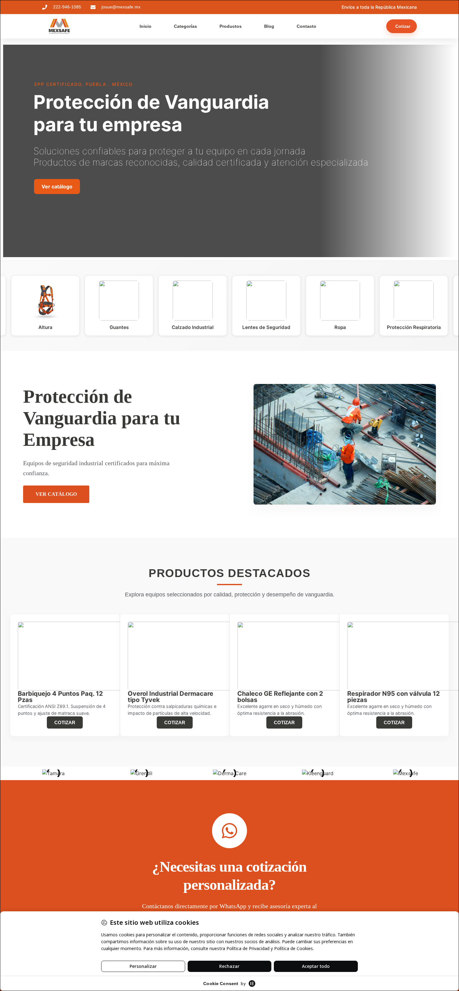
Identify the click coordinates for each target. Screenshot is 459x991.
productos (231, 26)
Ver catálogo (57, 186)
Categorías (185, 26)
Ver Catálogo (56, 494)
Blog (269, 26)
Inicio (145, 26)
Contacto (306, 26)
